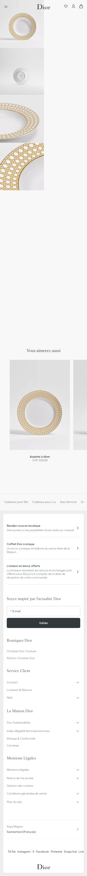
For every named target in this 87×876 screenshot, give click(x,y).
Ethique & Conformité (21, 738)
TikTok (12, 851)
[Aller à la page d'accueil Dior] (43, 6)
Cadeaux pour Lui (44, 502)
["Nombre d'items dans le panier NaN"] (81, 7)
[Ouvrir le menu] (7, 6)
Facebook (42, 851)
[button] (22, 23)
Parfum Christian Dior (21, 658)
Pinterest (56, 851)
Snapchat (70, 851)
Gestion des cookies (20, 785)
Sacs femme (68, 502)
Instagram (24, 851)
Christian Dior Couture (21, 651)
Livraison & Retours (19, 690)
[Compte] (73, 7)
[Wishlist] (65, 7)
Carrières (13, 745)
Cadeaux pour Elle (16, 502)
